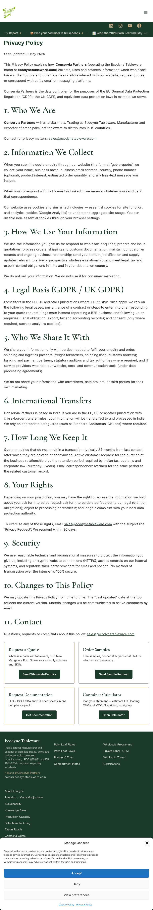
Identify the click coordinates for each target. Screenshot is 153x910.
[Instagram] (120, 25)
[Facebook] (139, 25)
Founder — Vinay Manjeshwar (24, 797)
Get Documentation (39, 715)
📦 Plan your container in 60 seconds (49, 33)
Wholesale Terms (114, 757)
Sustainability (13, 803)
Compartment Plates (67, 763)
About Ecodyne (14, 791)
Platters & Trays (64, 757)
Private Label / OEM (116, 750)
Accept (76, 873)
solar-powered (26, 755)
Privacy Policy (84, 904)
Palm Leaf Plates (64, 744)
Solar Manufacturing (17, 823)
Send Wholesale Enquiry (39, 674)
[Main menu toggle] (145, 12)
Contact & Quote (15, 835)
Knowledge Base (15, 810)
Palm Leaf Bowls (64, 750)
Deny (76, 884)
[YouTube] (130, 25)
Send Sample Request (113, 674)
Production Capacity (17, 816)
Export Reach (13, 829)
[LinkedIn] (111, 25)
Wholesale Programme (117, 744)
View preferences (76, 895)
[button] (147, 843)
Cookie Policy (66, 904)
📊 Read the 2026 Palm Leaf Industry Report (117, 33)
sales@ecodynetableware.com (72, 138)
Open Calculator (114, 715)
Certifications (111, 763)
